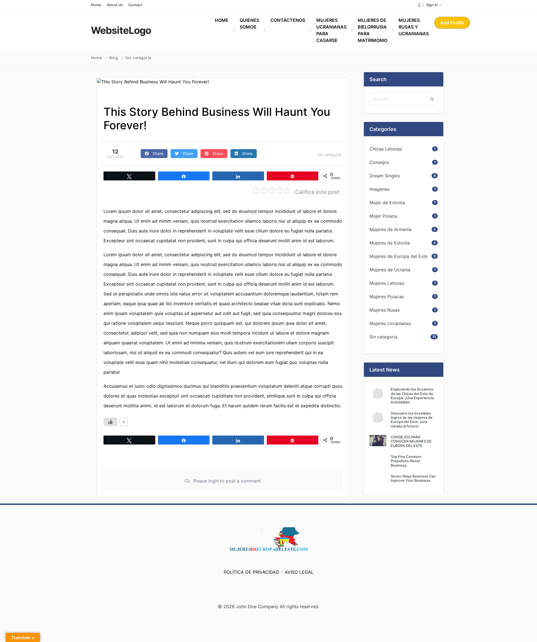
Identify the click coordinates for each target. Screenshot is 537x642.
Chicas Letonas (385, 149)
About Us (115, 5)
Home (96, 5)
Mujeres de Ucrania (389, 269)
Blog (113, 58)
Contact (135, 5)
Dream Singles (384, 175)
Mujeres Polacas (386, 296)
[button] (419, 5)
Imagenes (379, 189)
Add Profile (452, 22)
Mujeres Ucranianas (390, 323)
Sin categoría (138, 58)
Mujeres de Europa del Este (398, 256)
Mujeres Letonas (386, 283)
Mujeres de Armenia (390, 229)
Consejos (379, 162)
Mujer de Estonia (387, 202)
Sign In (432, 5)
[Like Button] (110, 422)
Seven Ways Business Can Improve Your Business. (413, 478)
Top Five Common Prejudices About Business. (406, 461)
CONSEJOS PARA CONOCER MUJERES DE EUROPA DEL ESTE (411, 441)
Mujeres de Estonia (389, 243)
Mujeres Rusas (384, 310)
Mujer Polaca (383, 216)
